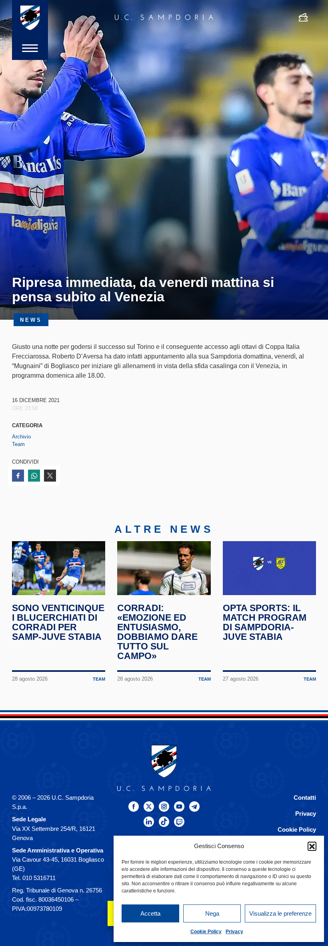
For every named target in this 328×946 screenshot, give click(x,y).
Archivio (21, 437)
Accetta (150, 913)
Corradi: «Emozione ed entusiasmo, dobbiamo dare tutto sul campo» (157, 632)
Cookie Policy (206, 931)
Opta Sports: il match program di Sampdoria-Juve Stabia (264, 622)
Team (18, 444)
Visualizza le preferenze (280, 913)
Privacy (234, 931)
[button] (312, 846)
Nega (212, 913)
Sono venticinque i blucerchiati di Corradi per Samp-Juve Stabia (58, 622)
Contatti (305, 797)
